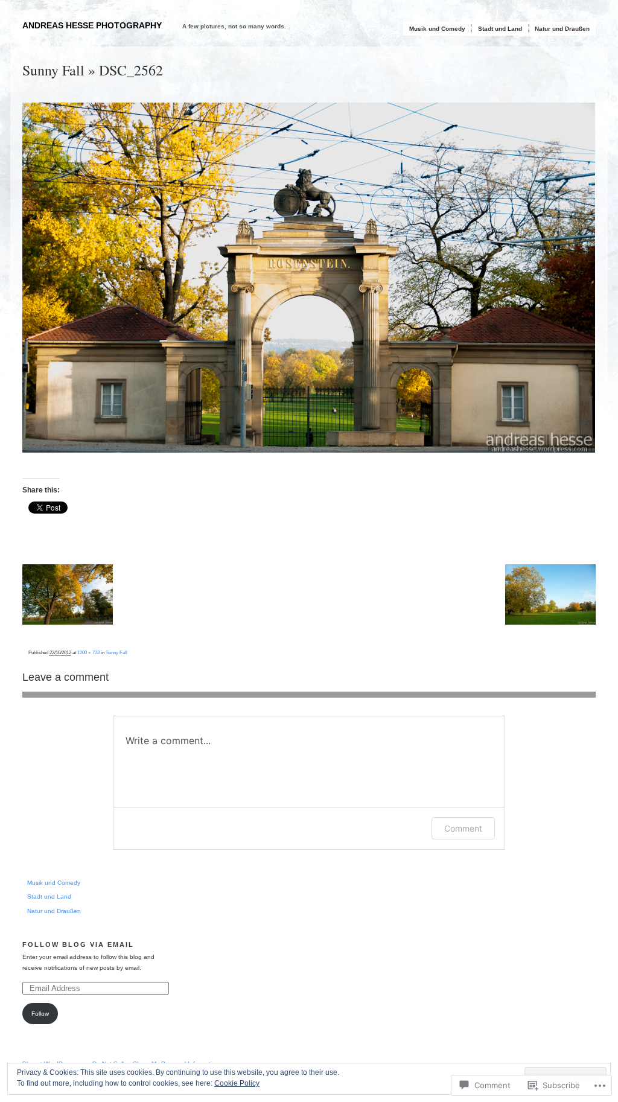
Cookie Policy (237, 1083)
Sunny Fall (53, 70)
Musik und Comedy (437, 28)
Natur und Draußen (562, 28)
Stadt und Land (500, 28)
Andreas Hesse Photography (92, 25)
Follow (40, 1013)
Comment (463, 828)
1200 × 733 (88, 652)
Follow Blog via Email (78, 944)
